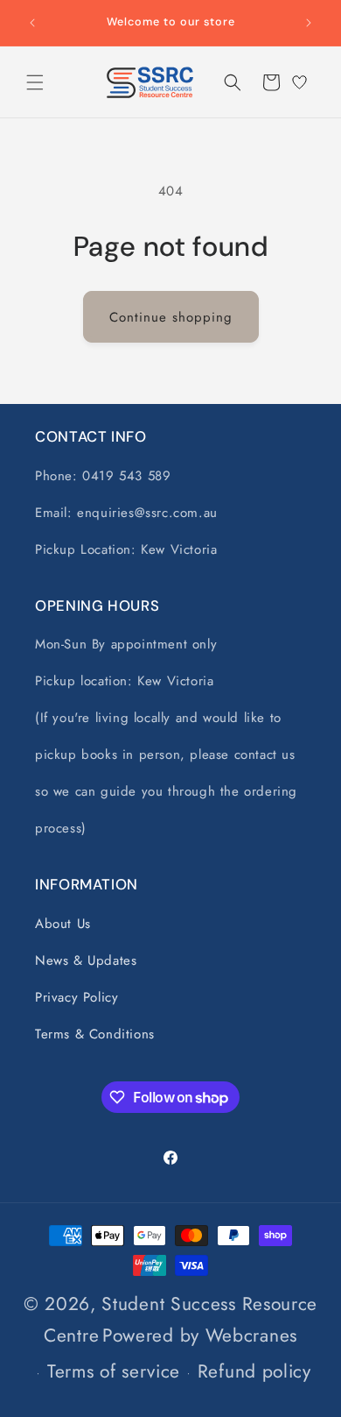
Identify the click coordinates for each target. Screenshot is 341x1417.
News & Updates (85, 960)
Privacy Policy (76, 997)
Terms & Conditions (95, 1034)
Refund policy (254, 1371)
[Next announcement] (308, 23)
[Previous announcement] (32, 23)
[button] (35, 82)
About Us (63, 923)
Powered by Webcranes (199, 1335)
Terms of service (113, 1371)
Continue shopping (171, 317)
